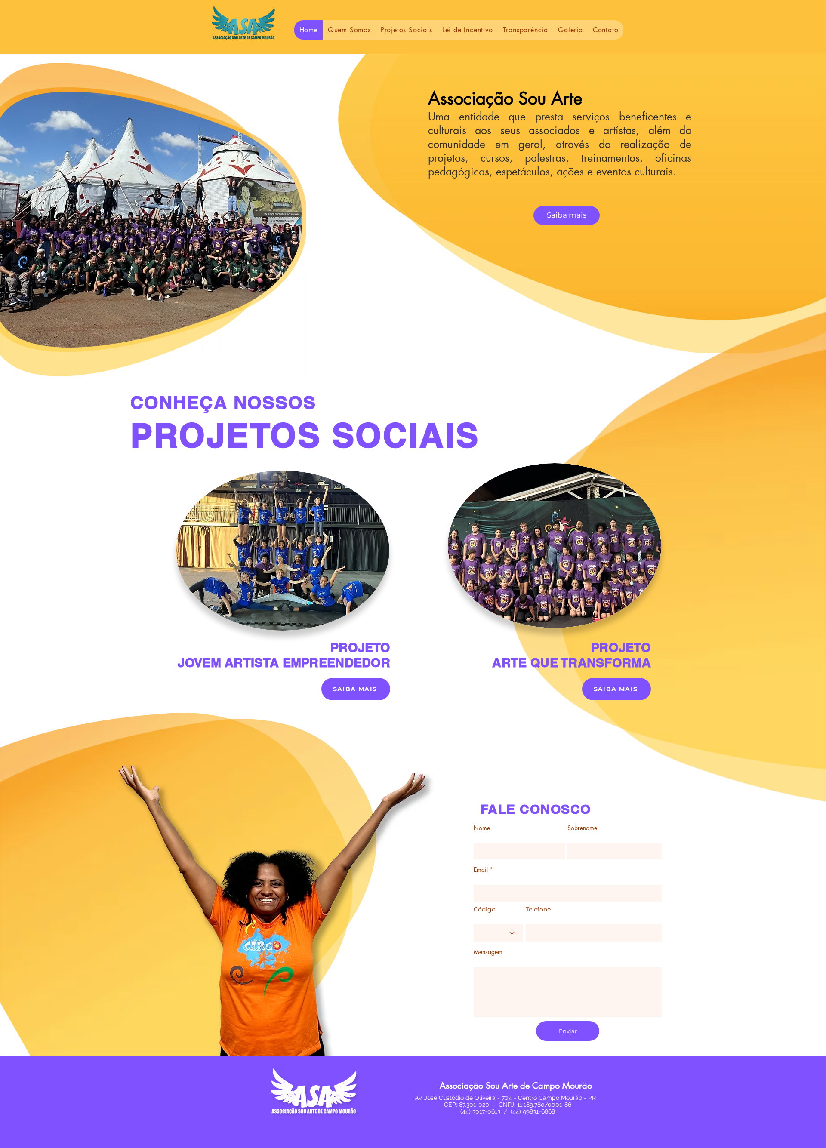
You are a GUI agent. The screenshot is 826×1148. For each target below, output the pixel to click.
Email (481, 870)
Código (485, 909)
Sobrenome (582, 828)
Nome (482, 828)
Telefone (538, 909)
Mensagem (488, 952)
